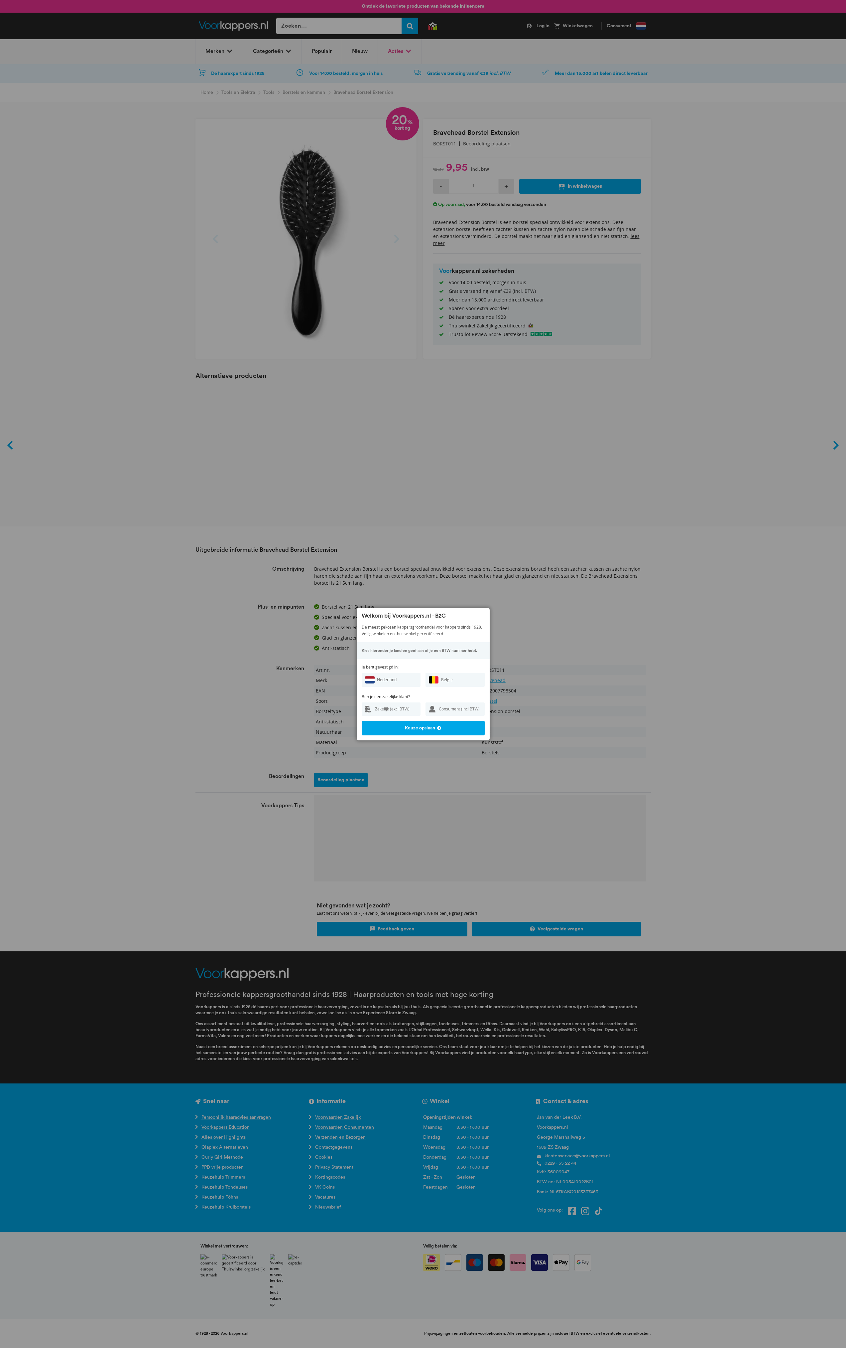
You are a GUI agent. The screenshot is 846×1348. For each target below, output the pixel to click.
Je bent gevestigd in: (380, 667)
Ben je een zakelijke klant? (386, 696)
